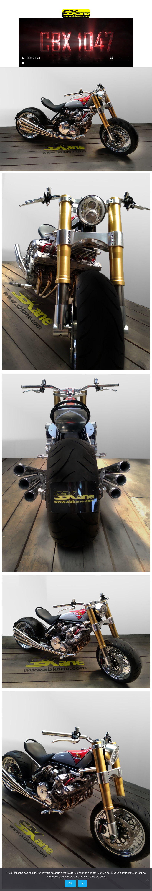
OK (70, 883)
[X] (147, 880)
